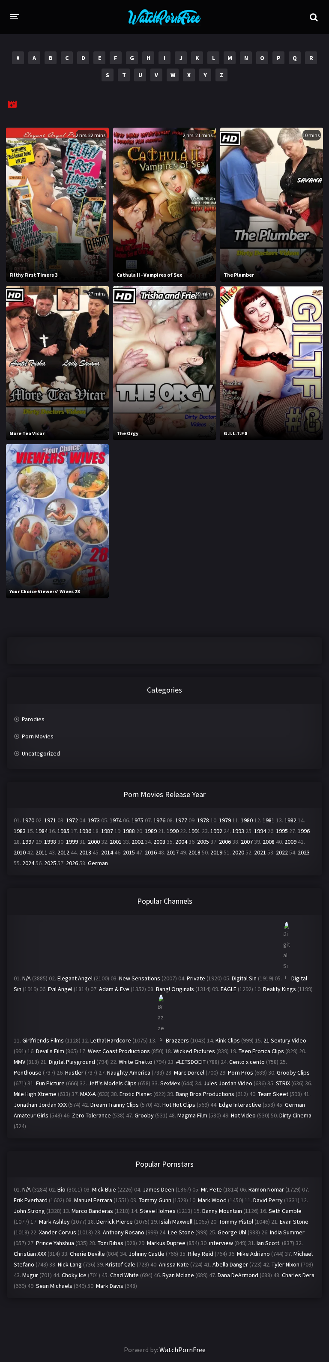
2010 (20, 852)
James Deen (158, 1189)
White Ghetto (136, 1062)
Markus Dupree (166, 1243)
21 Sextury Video (284, 1040)
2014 (107, 852)
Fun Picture (50, 1083)
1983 (20, 831)
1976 (159, 820)
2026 (72, 863)
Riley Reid (200, 1253)
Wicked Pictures (194, 1051)
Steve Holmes (158, 1211)
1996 (304, 831)
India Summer (287, 1232)
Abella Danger (230, 1264)
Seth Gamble (285, 1211)
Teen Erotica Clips (261, 1051)
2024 (28, 863)
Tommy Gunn (155, 1200)
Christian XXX (30, 1253)
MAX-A (88, 1094)
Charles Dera (298, 1275)
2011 (42, 852)
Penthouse (28, 1072)
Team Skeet (273, 1094)
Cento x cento (247, 1062)
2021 (260, 852)
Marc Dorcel (189, 1072)
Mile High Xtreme (35, 1094)
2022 (282, 852)
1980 (247, 820)
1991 (194, 831)
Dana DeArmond (238, 1275)
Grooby (144, 1115)
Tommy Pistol (236, 1221)
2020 (238, 852)
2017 (173, 852)
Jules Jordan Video (227, 1083)
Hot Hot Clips (178, 1104)
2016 (151, 852)
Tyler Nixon (285, 1264)
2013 (85, 852)
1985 (63, 831)
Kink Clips (227, 1040)
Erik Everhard (31, 1200)
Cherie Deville (87, 1253)
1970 (28, 820)
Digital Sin (244, 978)
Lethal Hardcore (110, 1040)
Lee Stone (181, 1232)
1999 (72, 841)
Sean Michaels (54, 1286)
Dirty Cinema (295, 1115)
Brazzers (177, 1040)
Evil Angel (60, 989)
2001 (116, 841)
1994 (260, 831)
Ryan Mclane (178, 1275)
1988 (129, 831)
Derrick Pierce (114, 1221)
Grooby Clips (293, 1072)
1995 (282, 831)
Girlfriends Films (43, 1040)
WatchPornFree (182, 1349)
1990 (173, 831)
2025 (50, 863)
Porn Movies (38, 736)
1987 (107, 831)
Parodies (33, 719)
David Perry (268, 1200)
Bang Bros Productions (205, 1094)
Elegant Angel (75, 978)
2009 (290, 841)
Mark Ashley (54, 1221)
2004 (181, 841)
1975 (138, 820)
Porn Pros (240, 1072)
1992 (216, 831)
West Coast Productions (119, 1051)
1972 (72, 820)
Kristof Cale (120, 1264)
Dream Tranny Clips (114, 1104)
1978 (203, 820)
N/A (26, 978)
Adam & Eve (114, 989)
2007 (247, 841)
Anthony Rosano (123, 1232)
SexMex (170, 1083)
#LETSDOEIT (191, 1062)
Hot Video (243, 1115)
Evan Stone (294, 1221)
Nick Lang (70, 1264)
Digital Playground (72, 1062)
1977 (181, 820)
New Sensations (139, 978)
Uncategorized (41, 753)
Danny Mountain (222, 1211)
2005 (203, 841)
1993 (238, 831)
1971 (50, 820)
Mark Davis (109, 1286)
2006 (225, 841)
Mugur (30, 1275)
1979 (225, 820)
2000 (94, 841)
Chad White (124, 1275)
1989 (151, 831)
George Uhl (232, 1232)
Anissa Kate (174, 1264)
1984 (42, 831)
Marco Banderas (92, 1211)
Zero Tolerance (91, 1115)
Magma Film (192, 1115)
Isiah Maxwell (175, 1221)
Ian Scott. (269, 1243)
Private (196, 978)
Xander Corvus (57, 1232)
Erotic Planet (136, 1094)
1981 (269, 820)
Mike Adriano (253, 1253)
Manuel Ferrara (93, 1200)
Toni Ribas (110, 1243)
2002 (138, 841)
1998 (50, 841)
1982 (290, 820)
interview (221, 1243)
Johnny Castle (146, 1253)
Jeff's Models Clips (112, 1083)
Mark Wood (212, 1200)
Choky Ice (74, 1275)
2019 (216, 852)
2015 (129, 852)
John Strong (29, 1211)
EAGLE (228, 989)
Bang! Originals (175, 989)
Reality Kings (279, 989)
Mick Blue (104, 1189)
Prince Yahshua (55, 1243)
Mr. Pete (211, 1189)
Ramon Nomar (266, 1189)
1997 (28, 841)
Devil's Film (50, 1051)
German (98, 863)
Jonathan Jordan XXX (40, 1104)
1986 (85, 831)
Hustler (74, 1072)
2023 (304, 852)
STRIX (283, 1083)
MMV (19, 1062)
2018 (194, 852)
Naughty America (128, 1072)
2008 (269, 841)
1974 (116, 820)
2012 (63, 852)
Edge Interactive (240, 1104)
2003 (159, 841)
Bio (61, 1189)
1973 (94, 820)
